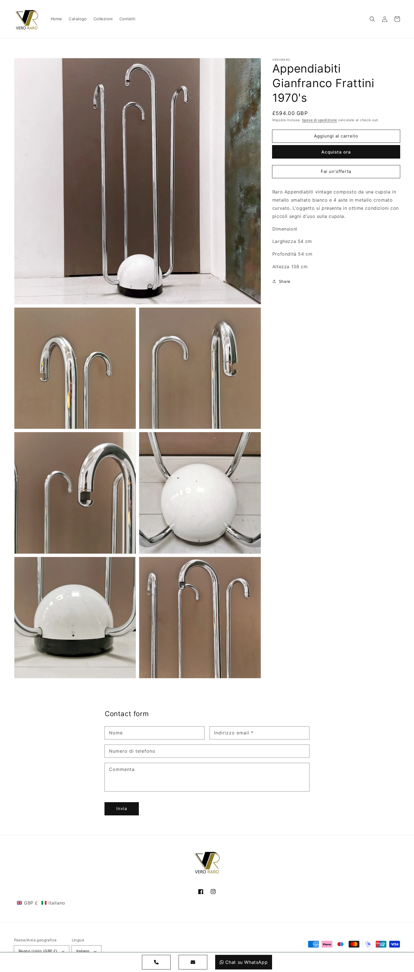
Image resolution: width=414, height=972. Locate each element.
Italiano (83, 951)
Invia (121, 808)
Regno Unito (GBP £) (38, 951)
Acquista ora (336, 152)
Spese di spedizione (319, 120)
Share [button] (284, 281)
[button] (372, 19)
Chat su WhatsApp (246, 962)
